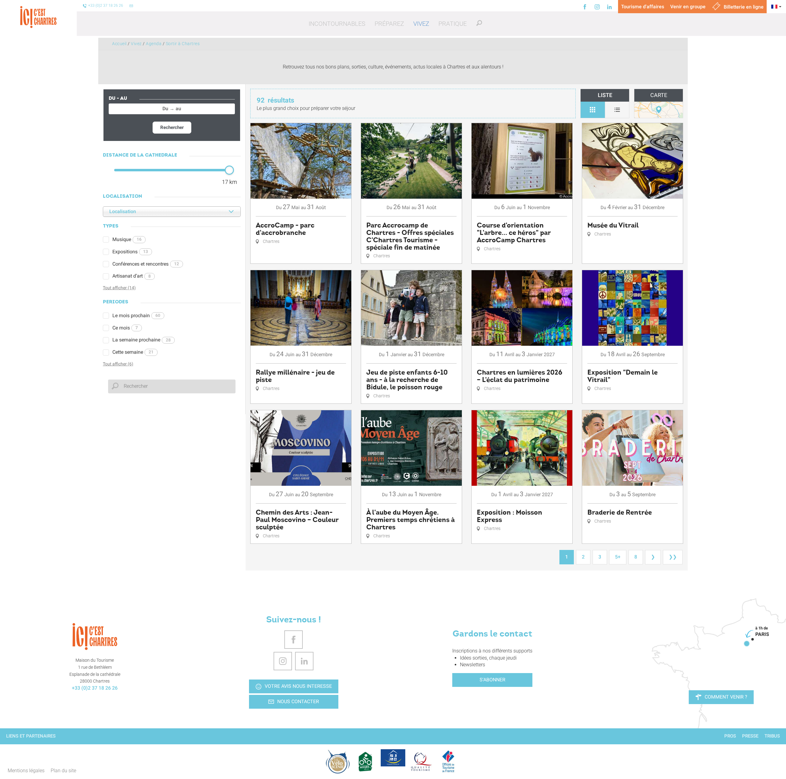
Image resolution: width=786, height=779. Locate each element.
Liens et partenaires (31, 736)
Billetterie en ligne (743, 7)
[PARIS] (746, 643)
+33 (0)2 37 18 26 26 (95, 688)
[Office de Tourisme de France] (448, 761)
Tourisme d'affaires (642, 7)
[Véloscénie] (337, 761)
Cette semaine (133, 352)
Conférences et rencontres (145, 264)
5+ (618, 557)
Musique (127, 239)
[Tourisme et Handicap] (393, 757)
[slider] (229, 170)
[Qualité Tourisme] (420, 761)
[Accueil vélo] (365, 761)
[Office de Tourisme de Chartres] (94, 636)
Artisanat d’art (131, 276)
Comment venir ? (726, 697)
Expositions (130, 252)
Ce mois (125, 328)
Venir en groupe (688, 7)
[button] (337, 23)
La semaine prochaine (141, 340)
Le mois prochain (136, 315)
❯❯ (673, 557)
